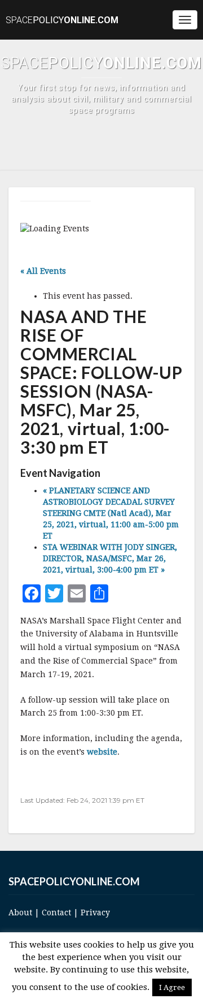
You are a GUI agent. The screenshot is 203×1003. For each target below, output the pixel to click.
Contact (56, 912)
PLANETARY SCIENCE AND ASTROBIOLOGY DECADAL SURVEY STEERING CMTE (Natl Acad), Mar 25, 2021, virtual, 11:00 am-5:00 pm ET (111, 513)
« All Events (43, 270)
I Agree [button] (172, 987)
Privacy (95, 912)
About (20, 912)
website (102, 751)
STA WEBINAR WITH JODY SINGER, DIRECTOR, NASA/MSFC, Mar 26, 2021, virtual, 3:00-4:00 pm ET (110, 558)
